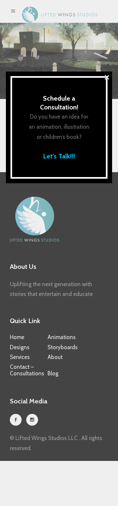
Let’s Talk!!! (59, 156)
